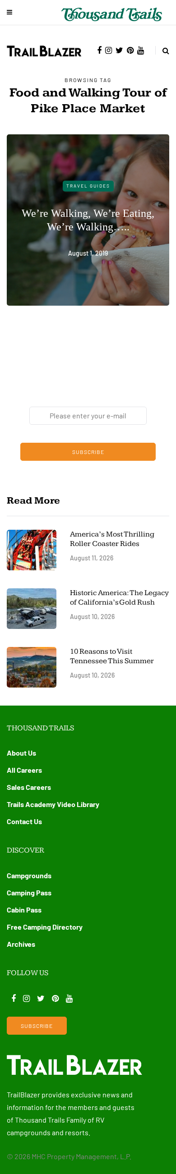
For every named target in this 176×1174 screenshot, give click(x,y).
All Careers (24, 770)
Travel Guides (88, 185)
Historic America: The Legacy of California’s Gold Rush (119, 597)
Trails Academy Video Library (53, 804)
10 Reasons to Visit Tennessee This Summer (112, 656)
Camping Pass (29, 892)
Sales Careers (29, 787)
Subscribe (88, 452)
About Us (21, 752)
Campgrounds (29, 875)
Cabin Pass (24, 909)
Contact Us (24, 821)
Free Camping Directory (45, 926)
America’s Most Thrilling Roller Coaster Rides (112, 539)
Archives (21, 944)
